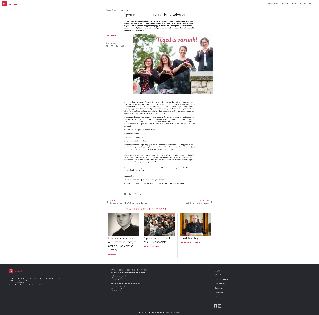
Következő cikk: (197, 202)
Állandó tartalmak (221, 279)
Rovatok (284, 3)
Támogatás (218, 296)
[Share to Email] (112, 46)
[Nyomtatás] (117, 46)
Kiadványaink (219, 283)
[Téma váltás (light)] (310, 3)
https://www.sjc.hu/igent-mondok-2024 (175, 168)
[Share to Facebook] (108, 46)
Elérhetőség (219, 275)
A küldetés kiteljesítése (193, 238)
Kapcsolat (294, 3)
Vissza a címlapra (112, 10)
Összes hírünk (124, 10)
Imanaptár (218, 292)
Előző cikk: (128, 202)
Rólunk (217, 271)
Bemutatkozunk (273, 3)
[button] (122, 46)
